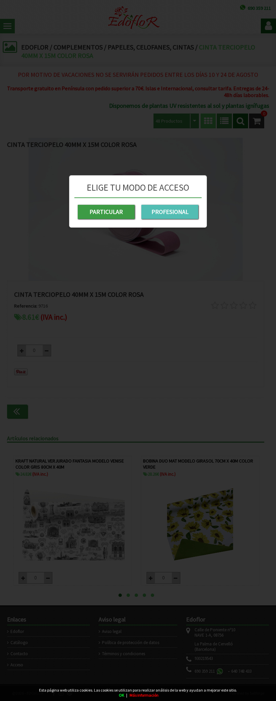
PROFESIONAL (169, 212)
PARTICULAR (106, 212)
